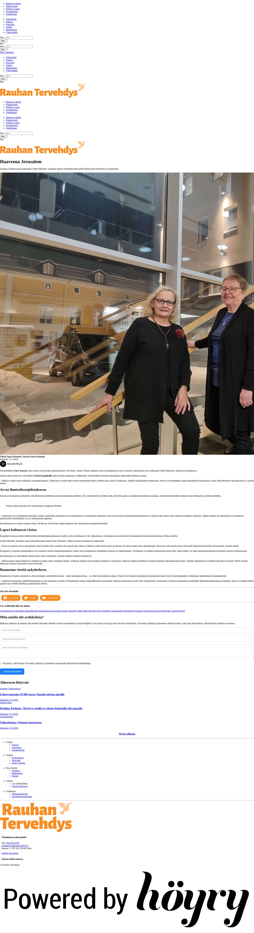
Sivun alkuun (127, 733)
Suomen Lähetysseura (145, 611)
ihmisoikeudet (32, 611)
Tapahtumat (11, 14)
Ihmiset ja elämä (13, 3)
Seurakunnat (11, 11)
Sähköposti (53, 598)
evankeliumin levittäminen (12, 611)
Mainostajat (17, 773)
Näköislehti (11, 19)
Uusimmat (16, 747)
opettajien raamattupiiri (113, 611)
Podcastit (10, 24)
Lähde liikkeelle (84, 611)
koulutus (58, 611)
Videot (9, 27)
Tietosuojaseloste (19, 794)
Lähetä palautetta (12, 671)
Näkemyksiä (11, 6)
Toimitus (16, 770)
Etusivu (15, 745)
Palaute (9, 22)
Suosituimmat (18, 750)
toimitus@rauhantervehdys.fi (14, 845)
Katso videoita (18, 763)
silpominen (129, 611)
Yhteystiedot (12, 32)
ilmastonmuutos (46, 611)
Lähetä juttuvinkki (9, 853)
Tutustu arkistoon (20, 786)
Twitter (33, 598)
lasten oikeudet (69, 611)
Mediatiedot (11, 30)
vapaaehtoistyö (178, 611)
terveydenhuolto (163, 611)
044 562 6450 (12, 843)
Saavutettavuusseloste (22, 796)
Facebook (13, 598)
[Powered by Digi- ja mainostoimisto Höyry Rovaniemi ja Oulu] (127, 931)
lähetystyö (97, 611)
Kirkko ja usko (13, 9)
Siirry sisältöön (7, 52)
